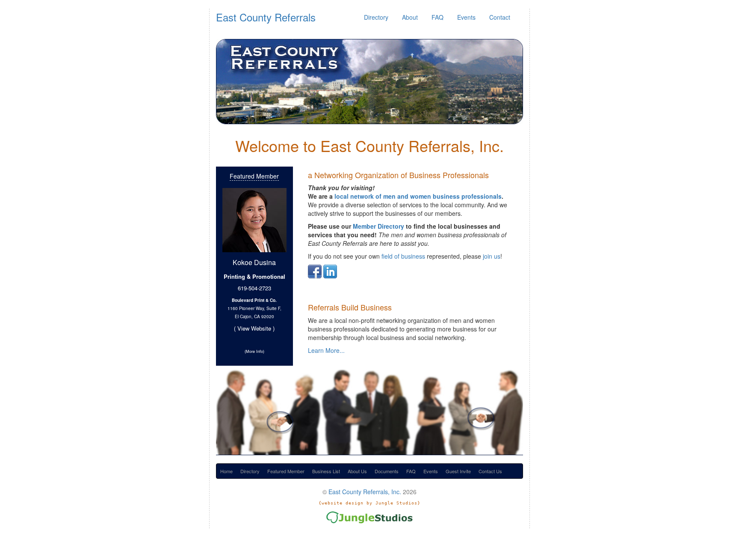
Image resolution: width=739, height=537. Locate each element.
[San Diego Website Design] (369, 516)
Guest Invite (458, 471)
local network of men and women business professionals (418, 196)
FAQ (437, 17)
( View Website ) (254, 328)
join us (491, 256)
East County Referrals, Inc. (364, 491)
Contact (499, 17)
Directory (376, 17)
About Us (357, 471)
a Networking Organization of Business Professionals (398, 174)
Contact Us (490, 471)
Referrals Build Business (350, 307)
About (410, 17)
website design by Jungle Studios (369, 503)
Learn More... (326, 350)
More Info (254, 351)
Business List (326, 471)
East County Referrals (266, 16)
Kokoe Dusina (254, 262)
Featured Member (254, 176)
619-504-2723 (254, 288)
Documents (387, 471)
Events (466, 17)
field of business (403, 256)
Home (226, 471)
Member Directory (378, 226)
